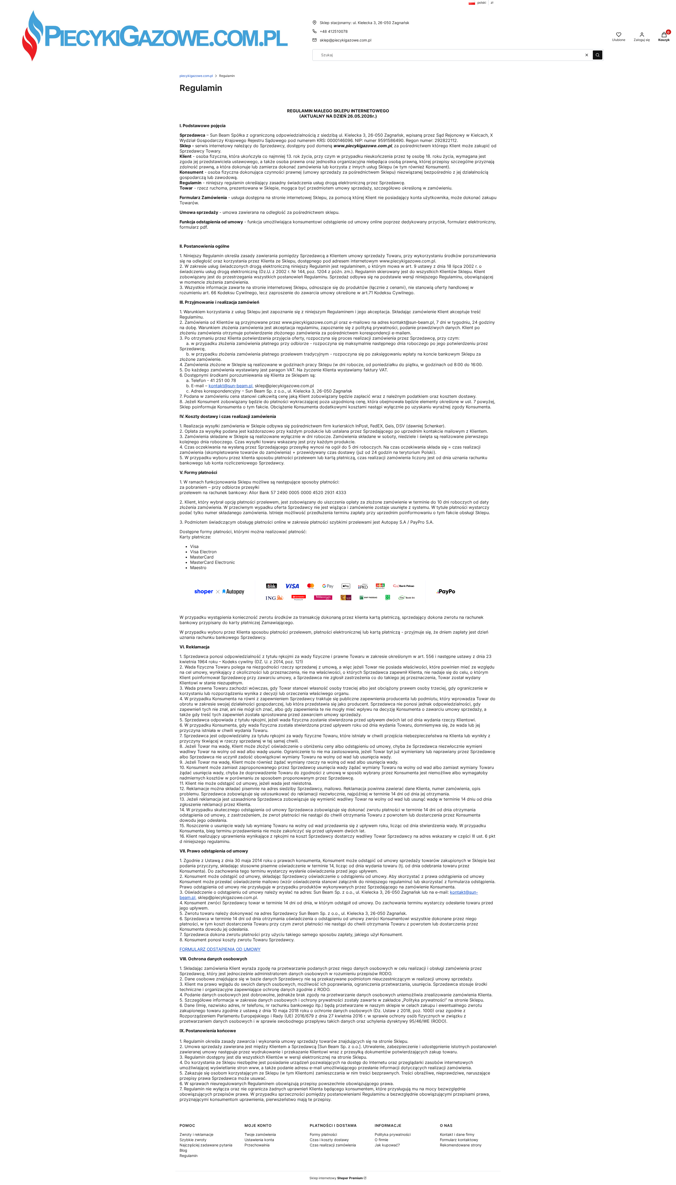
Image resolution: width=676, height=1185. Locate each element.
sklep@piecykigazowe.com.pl (345, 40)
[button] (597, 54)
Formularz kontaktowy (459, 1139)
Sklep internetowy (336, 1178)
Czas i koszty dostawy (329, 1139)
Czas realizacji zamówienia (333, 1145)
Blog (183, 1150)
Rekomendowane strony (461, 1145)
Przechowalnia (257, 1145)
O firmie (381, 1139)
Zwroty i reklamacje (196, 1134)
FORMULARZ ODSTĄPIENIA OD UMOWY (220, 949)
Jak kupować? (387, 1145)
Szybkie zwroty (193, 1139)
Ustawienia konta (259, 1139)
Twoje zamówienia (260, 1134)
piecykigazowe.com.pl (196, 76)
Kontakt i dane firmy (457, 1134)
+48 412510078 (334, 31)
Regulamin (189, 1155)
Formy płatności (323, 1134)
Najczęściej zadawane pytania (206, 1145)
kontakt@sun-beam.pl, (231, 385)
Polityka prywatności (393, 1134)
